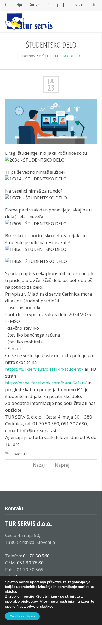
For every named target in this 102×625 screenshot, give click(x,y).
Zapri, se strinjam (22, 616)
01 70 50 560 (36, 556)
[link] (46, 383)
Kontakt (35, 4)
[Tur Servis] (29, 21)
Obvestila (19, 453)
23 (51, 87)
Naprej (65, 465)
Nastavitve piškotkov (35, 606)
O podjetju (13, 4)
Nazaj (36, 465)
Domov (28, 55)
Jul (51, 81)
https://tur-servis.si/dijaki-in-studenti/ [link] (44, 369)
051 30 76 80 (30, 563)
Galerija (54, 4)
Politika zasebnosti (81, 4)
